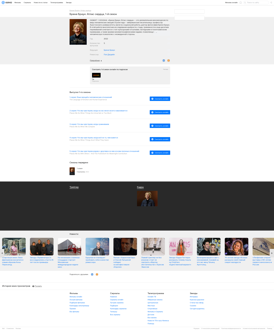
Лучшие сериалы (117, 303)
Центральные (153, 303)
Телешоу (113, 312)
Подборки (114, 306)
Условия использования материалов (254, 328)
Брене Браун (109, 50)
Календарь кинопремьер (79, 306)
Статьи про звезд (196, 303)
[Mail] (3, 2)
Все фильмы (74, 312)
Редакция (196, 328)
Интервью (194, 297)
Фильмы (74, 293)
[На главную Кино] (8, 2)
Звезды (193, 293)
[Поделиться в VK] (163, 60)
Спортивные (152, 309)
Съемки (193, 306)
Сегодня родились (197, 309)
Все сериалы (115, 315)
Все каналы (152, 318)
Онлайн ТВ (152, 297)
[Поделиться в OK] (168, 60)
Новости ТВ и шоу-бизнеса (158, 321)
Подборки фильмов (77, 303)
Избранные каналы (155, 300)
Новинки (113, 297)
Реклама (18, 328)
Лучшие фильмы (76, 300)
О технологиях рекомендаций (210, 328)
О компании (10, 328)
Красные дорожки (197, 300)
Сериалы (115, 293)
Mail (3, 328)
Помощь (151, 324)
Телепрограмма (156, 293)
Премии (73, 309)
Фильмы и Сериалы (155, 312)
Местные (151, 306)
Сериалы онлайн (116, 300)
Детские (151, 315)
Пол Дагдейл (109, 55)
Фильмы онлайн (76, 297)
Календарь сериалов (118, 309)
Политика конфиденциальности (231, 328)
